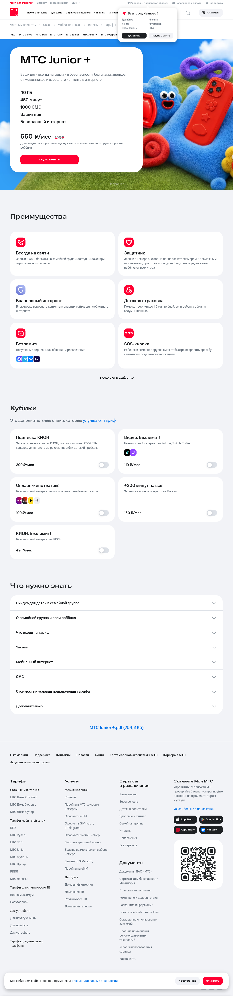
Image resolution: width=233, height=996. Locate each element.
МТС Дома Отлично (23, 797)
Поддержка (42, 755)
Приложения (128, 838)
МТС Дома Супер (22, 812)
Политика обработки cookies (139, 912)
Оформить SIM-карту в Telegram (79, 825)
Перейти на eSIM (76, 868)
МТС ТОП (41, 35)
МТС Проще (18, 864)
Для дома (71, 877)
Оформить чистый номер (82, 835)
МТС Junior (72, 35)
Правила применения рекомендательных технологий (134, 935)
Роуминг (70, 797)
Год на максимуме (22, 895)
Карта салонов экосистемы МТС (133, 755)
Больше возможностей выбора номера (86, 852)
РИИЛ (14, 871)
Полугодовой (19, 902)
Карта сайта (127, 959)
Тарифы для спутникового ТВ (30, 887)
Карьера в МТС (174, 755)
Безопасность (128, 802)
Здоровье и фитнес (132, 816)
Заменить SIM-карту (79, 861)
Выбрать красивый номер (83, 842)
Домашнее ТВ (74, 892)
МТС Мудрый (109, 35)
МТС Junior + (90, 35)
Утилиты (125, 831)
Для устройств (20, 911)
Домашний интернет (79, 885)
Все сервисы (128, 845)
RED (13, 35)
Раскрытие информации (136, 905)
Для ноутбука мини (23, 918)
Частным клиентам (21, 3)
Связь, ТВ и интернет (24, 790)
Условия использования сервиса (135, 949)
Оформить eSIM (76, 816)
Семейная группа (131, 823)
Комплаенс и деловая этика (138, 898)
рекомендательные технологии (95, 981)
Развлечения (128, 794)
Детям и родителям (133, 809)
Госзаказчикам (59, 3)
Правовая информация (135, 890)
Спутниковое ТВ (76, 899)
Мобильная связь (76, 790)
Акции (99, 755)
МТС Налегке (19, 879)
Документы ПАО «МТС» (135, 871)
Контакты (63, 755)
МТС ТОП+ (56, 35)
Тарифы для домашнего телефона (26, 943)
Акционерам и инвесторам (30, 762)
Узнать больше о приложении (194, 809)
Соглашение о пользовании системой (138, 921)
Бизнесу (42, 3)
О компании (19, 755)
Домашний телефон (78, 906)
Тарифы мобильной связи (27, 820)
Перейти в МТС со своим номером (82, 806)
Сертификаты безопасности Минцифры (138, 881)
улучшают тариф (99, 420)
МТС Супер (25, 35)
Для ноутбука (19, 925)
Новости (82, 755)
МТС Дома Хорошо (23, 804)
